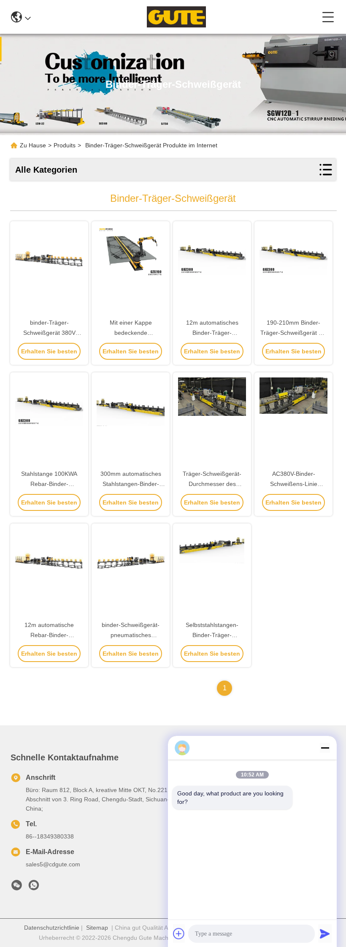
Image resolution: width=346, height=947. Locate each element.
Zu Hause (33, 145)
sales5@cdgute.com (53, 864)
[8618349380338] (34, 887)
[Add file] (179, 933)
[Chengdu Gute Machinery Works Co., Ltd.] (176, 16)
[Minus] (325, 748)
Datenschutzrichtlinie (51, 927)
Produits (65, 145)
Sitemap (97, 927)
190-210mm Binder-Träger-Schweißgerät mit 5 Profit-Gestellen (293, 332)
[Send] (325, 933)
